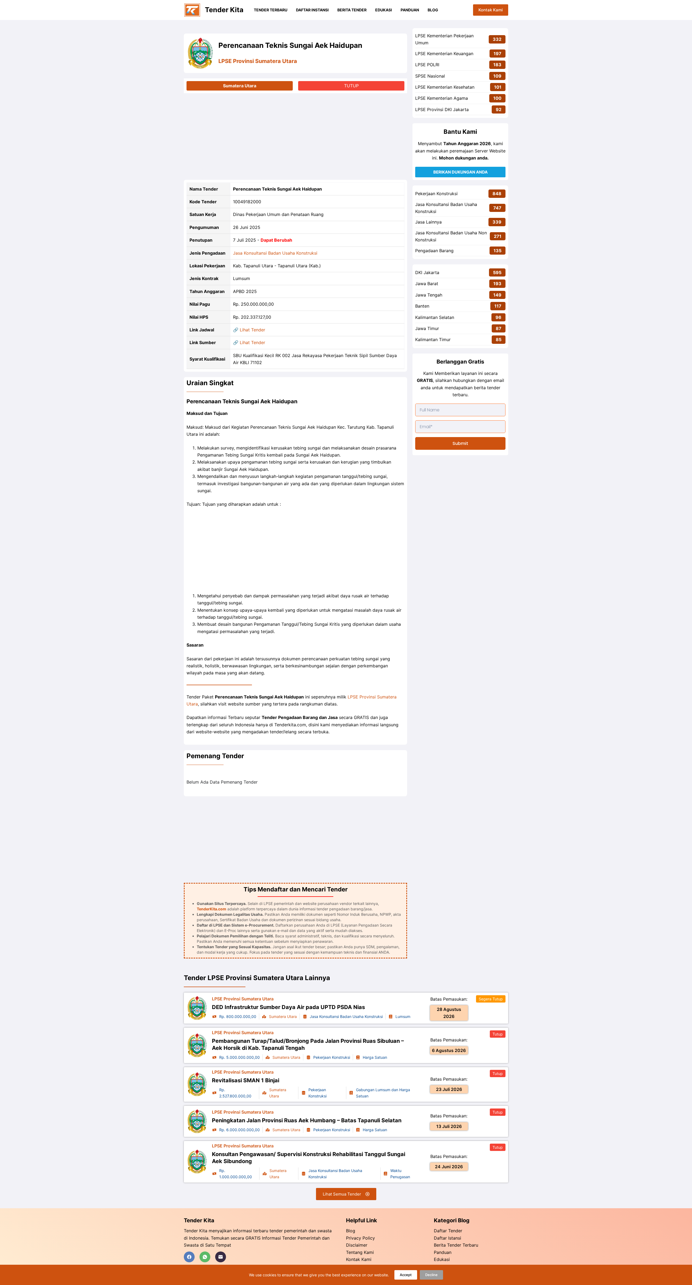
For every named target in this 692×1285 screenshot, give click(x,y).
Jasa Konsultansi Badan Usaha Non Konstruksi (451, 236)
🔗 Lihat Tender (249, 329)
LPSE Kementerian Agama (441, 98)
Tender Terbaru (270, 10)
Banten (422, 306)
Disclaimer (356, 1245)
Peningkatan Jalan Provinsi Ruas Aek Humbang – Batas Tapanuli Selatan (306, 1120)
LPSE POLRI (427, 64)
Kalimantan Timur (433, 339)
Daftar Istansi (447, 1238)
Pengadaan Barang (434, 250)
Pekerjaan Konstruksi (436, 193)
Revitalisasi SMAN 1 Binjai (245, 1080)
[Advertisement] (295, 136)
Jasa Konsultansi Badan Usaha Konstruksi (275, 253)
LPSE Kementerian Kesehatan (444, 87)
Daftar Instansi (312, 10)
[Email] (220, 1256)
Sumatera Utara (239, 85)
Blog (433, 10)
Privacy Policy (360, 1238)
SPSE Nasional (430, 76)
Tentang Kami (360, 1252)
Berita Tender (352, 10)
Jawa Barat (426, 283)
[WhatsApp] (204, 1256)
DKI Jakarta (427, 272)
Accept (406, 1275)
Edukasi (383, 10)
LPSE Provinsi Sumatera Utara (257, 61)
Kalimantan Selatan (434, 317)
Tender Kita (224, 10)
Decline (431, 1275)
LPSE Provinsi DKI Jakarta (442, 109)
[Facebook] (189, 1256)
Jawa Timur (427, 328)
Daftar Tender (448, 1230)
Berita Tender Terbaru (456, 1245)
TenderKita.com (211, 909)
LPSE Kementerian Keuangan (444, 53)
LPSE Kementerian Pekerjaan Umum (444, 39)
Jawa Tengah (428, 295)
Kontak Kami (490, 9)
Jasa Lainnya (428, 222)
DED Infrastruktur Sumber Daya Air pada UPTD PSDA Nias (288, 1007)
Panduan (410, 10)
